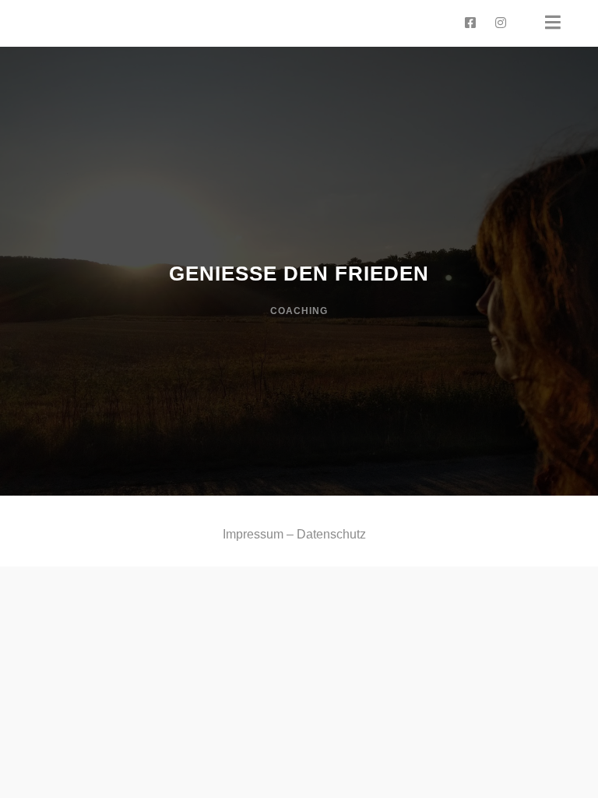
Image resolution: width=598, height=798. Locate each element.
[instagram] (500, 23)
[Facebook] (470, 23)
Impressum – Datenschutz (294, 534)
